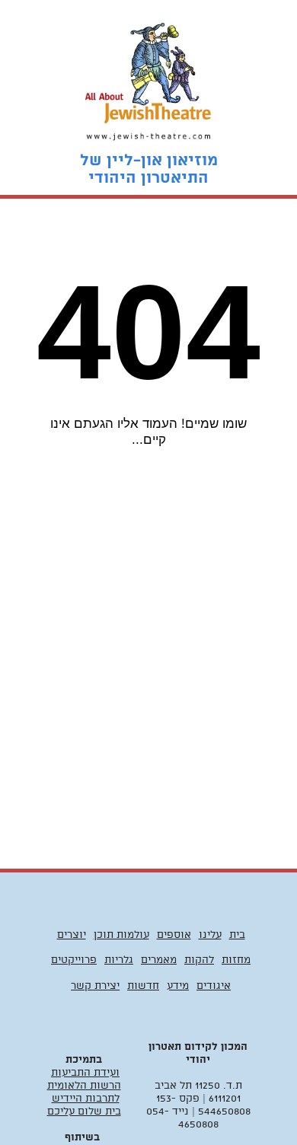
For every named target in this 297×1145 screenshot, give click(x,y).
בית (237, 935)
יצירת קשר (95, 986)
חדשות (143, 986)
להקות (199, 960)
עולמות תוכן (121, 935)
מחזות (236, 960)
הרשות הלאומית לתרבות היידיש (84, 1092)
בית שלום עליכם (84, 1111)
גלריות (118, 960)
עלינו (210, 935)
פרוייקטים (74, 960)
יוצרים (71, 935)
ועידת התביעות (85, 1073)
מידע (178, 986)
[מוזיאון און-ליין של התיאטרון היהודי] (149, 76)
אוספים (174, 935)
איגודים (213, 986)
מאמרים (159, 960)
